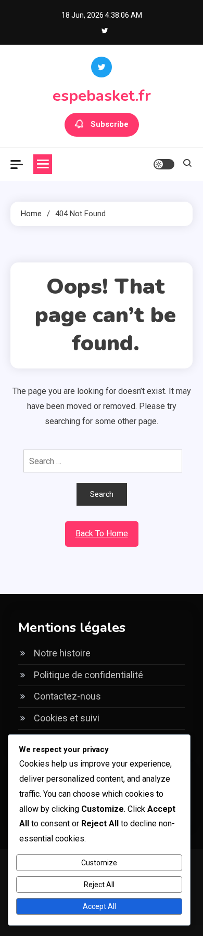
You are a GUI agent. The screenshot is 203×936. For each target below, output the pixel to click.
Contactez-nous (67, 696)
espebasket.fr (102, 96)
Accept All (99, 906)
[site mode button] (164, 164)
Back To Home (101, 533)
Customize (99, 863)
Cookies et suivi (66, 718)
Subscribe (110, 124)
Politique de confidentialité (88, 674)
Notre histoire (62, 653)
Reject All (99, 884)
